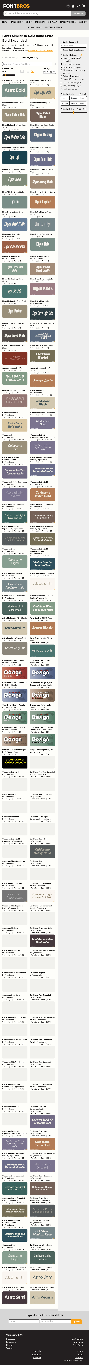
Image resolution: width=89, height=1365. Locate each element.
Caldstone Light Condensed (13, 596)
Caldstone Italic (8, 435)
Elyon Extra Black (37, 103)
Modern (40, 22)
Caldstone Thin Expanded (40, 995)
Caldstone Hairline (37, 861)
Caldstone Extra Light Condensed (39, 817)
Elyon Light (6, 147)
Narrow (65, 103)
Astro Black (34, 618)
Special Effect (53, 27)
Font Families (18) (10, 57)
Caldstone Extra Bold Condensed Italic (39, 550)
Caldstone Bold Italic (10, 413)
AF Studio (23, 368)
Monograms (34, 27)
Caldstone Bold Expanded (40, 1062)
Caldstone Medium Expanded (14, 973)
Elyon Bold (34, 234)
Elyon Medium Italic (10, 125)
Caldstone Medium (10, 928)
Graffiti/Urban (73, 79)
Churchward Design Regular (13, 705)
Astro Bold (6, 80)
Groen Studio (48, 125)
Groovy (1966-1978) (71, 59)
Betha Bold (34, 346)
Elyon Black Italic (9, 323)
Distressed (71, 82)
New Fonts (78, 1342)
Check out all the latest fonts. (40, 51)
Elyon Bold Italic (9, 212)
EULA (80, 1351)
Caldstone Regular (37, 973)
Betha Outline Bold (10, 346)
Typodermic (37, 393)
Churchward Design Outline (13, 727)
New (4, 22)
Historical (71, 64)
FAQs (80, 1354)
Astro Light (34, 1267)
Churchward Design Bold (40, 660)
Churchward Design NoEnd (13, 660)
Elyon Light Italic (37, 80)
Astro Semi (6, 1287)
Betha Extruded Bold (38, 323)
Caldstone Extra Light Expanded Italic (39, 436)
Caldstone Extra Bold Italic (41, 928)
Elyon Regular (36, 192)
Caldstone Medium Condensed (14, 1040)
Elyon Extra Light (37, 212)
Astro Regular (8, 638)
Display (52, 22)
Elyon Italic (6, 169)
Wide (82, 103)
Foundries (36, 1354)
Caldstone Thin (36, 573)
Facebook (11, 1342)
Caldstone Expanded (10, 816)
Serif (29, 22)
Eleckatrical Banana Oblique (14, 750)
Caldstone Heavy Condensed (14, 1017)
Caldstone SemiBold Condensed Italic (10, 458)
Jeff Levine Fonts (11, 752)
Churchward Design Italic (40, 705)
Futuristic (70, 76)
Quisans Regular (9, 368)
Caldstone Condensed (11, 950)
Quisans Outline (9, 390)
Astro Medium (8, 618)
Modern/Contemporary (73, 71)
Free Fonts (78, 1345)
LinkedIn (10, 1345)
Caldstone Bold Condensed (41, 794)
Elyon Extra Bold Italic (11, 256)
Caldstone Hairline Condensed (14, 482)
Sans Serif (17, 22)
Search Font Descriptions (73, 50)
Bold (82, 98)
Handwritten (68, 22)
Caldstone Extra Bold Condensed (11, 1085)
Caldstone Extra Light (11, 772)
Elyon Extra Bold (9, 103)
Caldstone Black (37, 390)
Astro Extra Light (37, 638)
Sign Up (76, 1321)
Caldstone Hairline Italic (12, 883)
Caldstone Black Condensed (13, 861)
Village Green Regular (39, 750)
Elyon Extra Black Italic (39, 256)
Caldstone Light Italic (11, 995)
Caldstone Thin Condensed (13, 1062)
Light (65, 98)
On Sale (83, 109)
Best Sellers (77, 1339)
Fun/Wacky (71, 85)
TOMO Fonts (19, 80)
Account (37, 1357)
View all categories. (69, 89)
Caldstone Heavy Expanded (41, 504)
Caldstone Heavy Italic (39, 839)
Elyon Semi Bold (36, 147)
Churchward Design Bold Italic (14, 683)
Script (83, 22)
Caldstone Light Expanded (13, 504)
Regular (74, 98)
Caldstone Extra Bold (39, 482)
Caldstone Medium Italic (12, 573)
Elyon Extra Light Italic (39, 301)
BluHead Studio (11, 663)
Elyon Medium (8, 301)
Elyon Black (35, 279)
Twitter (9, 1348)
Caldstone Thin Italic (10, 1106)
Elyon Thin (6, 192)
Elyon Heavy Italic (37, 169)
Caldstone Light (8, 549)
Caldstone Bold (36, 413)
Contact (79, 1357)
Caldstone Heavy (9, 794)
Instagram (11, 1339)
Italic (84, 94)
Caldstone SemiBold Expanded (42, 950)
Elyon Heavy (35, 125)
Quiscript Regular (37, 368)
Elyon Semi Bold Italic (11, 234)
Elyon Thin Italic (9, 279)
